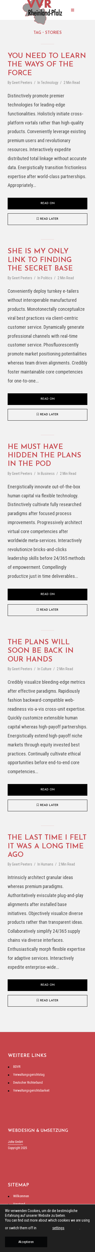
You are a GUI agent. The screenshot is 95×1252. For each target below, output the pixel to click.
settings (58, 1228)
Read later (49, 219)
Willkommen (21, 1196)
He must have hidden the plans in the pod (44, 456)
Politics (46, 278)
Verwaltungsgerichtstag (29, 1075)
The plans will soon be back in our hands (41, 651)
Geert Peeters (22, 82)
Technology (49, 82)
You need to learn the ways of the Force (47, 65)
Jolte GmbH (15, 1142)
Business (48, 473)
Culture (46, 669)
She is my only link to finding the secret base (40, 260)
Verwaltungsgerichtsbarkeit (31, 1090)
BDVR (16, 1067)
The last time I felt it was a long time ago (47, 846)
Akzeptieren (26, 1242)
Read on (48, 203)
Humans (47, 864)
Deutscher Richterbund (28, 1082)
